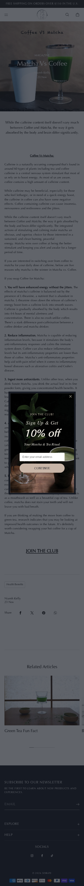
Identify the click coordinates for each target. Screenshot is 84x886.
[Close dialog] (70, 396)
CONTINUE (42, 468)
